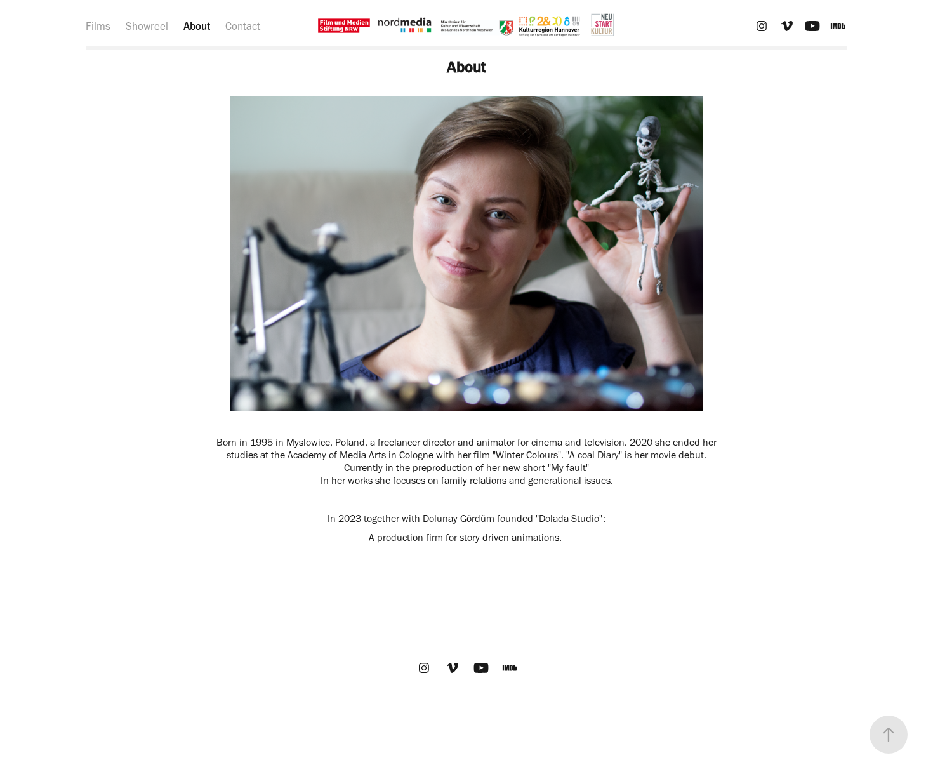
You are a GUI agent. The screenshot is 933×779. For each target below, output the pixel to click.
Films (98, 26)
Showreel (147, 26)
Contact (242, 26)
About (196, 26)
